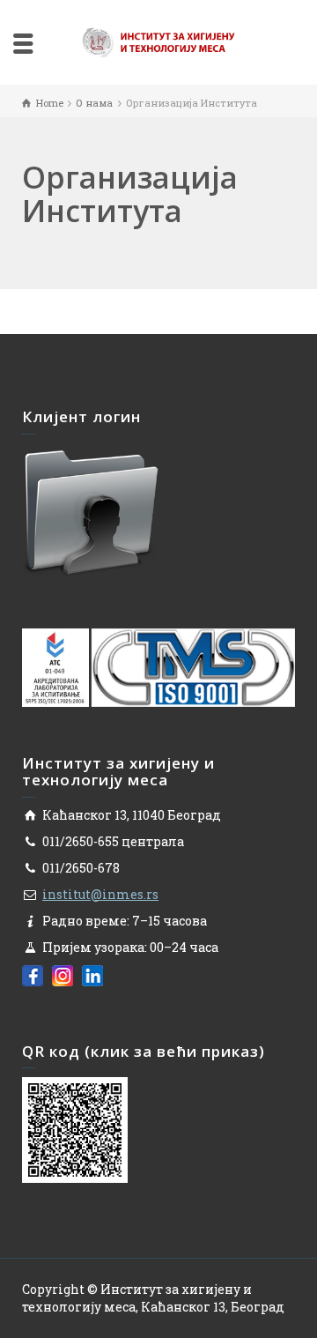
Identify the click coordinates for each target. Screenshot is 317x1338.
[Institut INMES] (158, 41)
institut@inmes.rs (100, 894)
